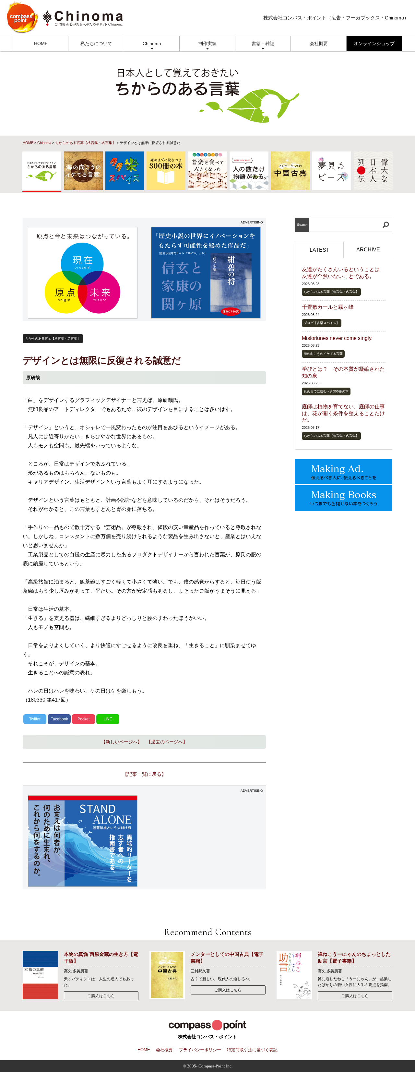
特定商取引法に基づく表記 (252, 1049)
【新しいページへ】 (121, 741)
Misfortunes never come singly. (337, 338)
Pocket (83, 719)
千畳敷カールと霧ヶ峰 (328, 307)
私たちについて (96, 43)
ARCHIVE (368, 249)
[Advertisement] (206, 841)
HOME (41, 43)
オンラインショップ (374, 43)
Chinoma (152, 43)
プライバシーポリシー (200, 1049)
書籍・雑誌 (263, 43)
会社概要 (319, 43)
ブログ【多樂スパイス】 (321, 323)
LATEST (319, 250)
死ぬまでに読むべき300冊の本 (326, 391)
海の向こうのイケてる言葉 (323, 353)
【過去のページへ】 (167, 741)
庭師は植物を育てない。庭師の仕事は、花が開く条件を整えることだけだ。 (343, 413)
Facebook (59, 719)
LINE (107, 719)
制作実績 (207, 43)
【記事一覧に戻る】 (144, 774)
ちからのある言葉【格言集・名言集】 (85, 143)
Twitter (35, 719)
